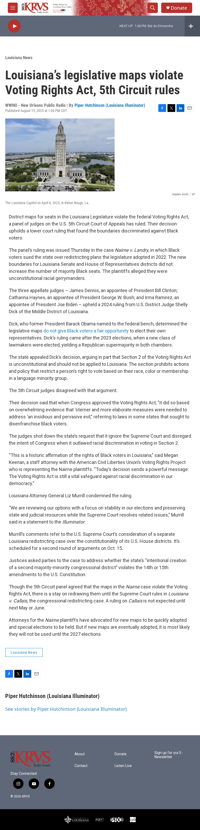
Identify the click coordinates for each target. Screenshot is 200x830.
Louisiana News (19, 57)
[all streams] (192, 26)
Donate (179, 8)
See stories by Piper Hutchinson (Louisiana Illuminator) (66, 709)
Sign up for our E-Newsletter (168, 755)
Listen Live (123, 766)
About (79, 754)
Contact (81, 766)
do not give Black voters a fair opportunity (86, 331)
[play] (14, 26)
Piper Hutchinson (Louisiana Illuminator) (109, 105)
